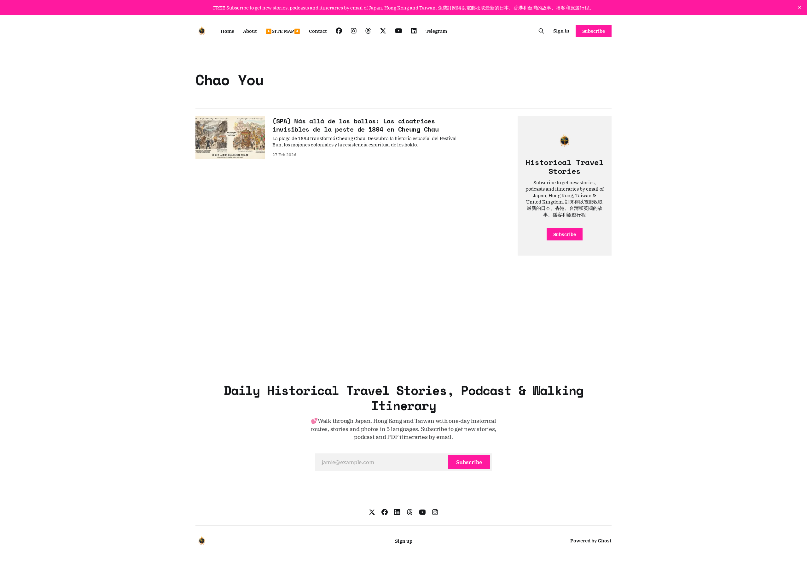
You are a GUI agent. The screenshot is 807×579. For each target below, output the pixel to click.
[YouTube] (422, 512)
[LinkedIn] (397, 512)
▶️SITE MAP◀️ (283, 31)
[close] (799, 8)
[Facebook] (384, 512)
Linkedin (414, 31)
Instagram (354, 31)
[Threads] (410, 512)
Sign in (561, 31)
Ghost (605, 541)
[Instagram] (435, 512)
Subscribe (593, 31)
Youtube (398, 31)
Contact (318, 31)
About (250, 31)
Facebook (339, 31)
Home (227, 31)
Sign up (403, 541)
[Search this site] (541, 31)
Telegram (436, 31)
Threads (368, 31)
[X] (372, 512)
